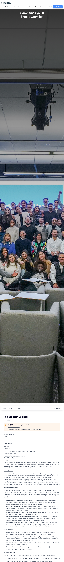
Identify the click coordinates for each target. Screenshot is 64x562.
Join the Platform (58, 6)
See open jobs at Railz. (14, 427)
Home (2, 6)
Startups (7, 6)
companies (12, 408)
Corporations (13, 6)
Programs (25, 6)
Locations (31, 6)
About (50, 6)
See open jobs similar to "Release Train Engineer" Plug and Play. (24, 429)
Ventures (20, 6)
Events (36, 6)
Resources (45, 6)
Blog (41, 6)
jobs (4, 408)
